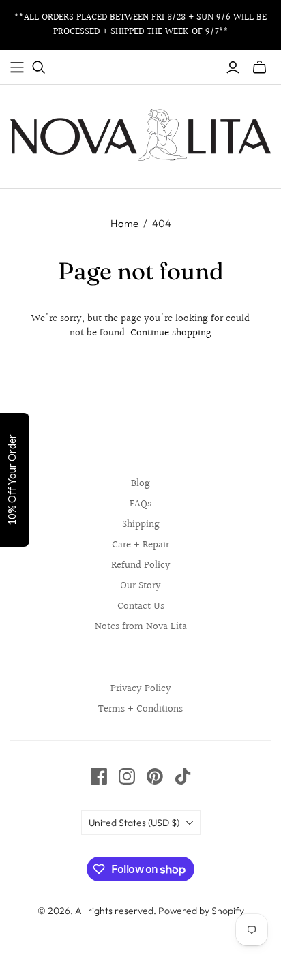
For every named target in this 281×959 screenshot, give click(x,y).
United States (134, 823)
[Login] (233, 67)
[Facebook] (99, 776)
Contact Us (140, 606)
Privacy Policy (140, 689)
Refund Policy (141, 565)
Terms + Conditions (140, 709)
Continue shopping (170, 333)
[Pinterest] (155, 776)
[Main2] (17, 67)
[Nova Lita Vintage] (140, 133)
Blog (140, 483)
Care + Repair (140, 545)
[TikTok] (183, 776)
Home (124, 223)
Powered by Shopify (201, 910)
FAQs (140, 504)
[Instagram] (127, 776)
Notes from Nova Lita (141, 627)
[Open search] (39, 67)
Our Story (140, 586)
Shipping (141, 524)
